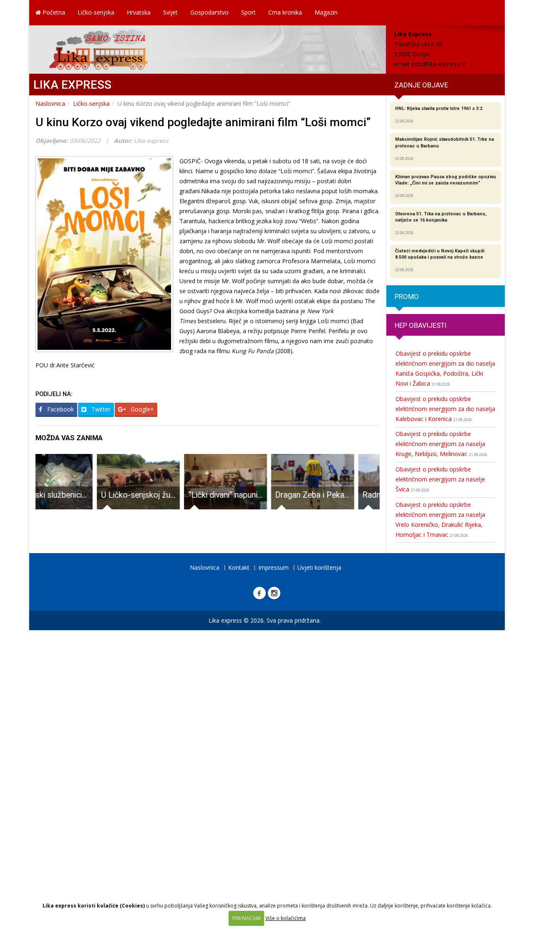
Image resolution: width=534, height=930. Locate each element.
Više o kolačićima (285, 918)
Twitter (100, 409)
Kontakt (238, 567)
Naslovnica (50, 103)
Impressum (273, 567)
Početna (53, 12)
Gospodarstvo (209, 12)
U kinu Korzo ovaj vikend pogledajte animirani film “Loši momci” (203, 122)
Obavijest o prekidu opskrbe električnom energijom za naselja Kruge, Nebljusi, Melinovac (441, 444)
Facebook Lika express (259, 593)
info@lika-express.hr (439, 64)
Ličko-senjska (96, 12)
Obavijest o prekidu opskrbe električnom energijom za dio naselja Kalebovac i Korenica (445, 409)
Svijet (170, 12)
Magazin (326, 12)
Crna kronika (285, 12)
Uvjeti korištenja (319, 567)
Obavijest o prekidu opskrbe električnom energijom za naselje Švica (440, 479)
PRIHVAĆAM (246, 918)
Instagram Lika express (274, 593)
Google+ (141, 409)
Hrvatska (139, 12)
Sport (248, 12)
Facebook (59, 409)
